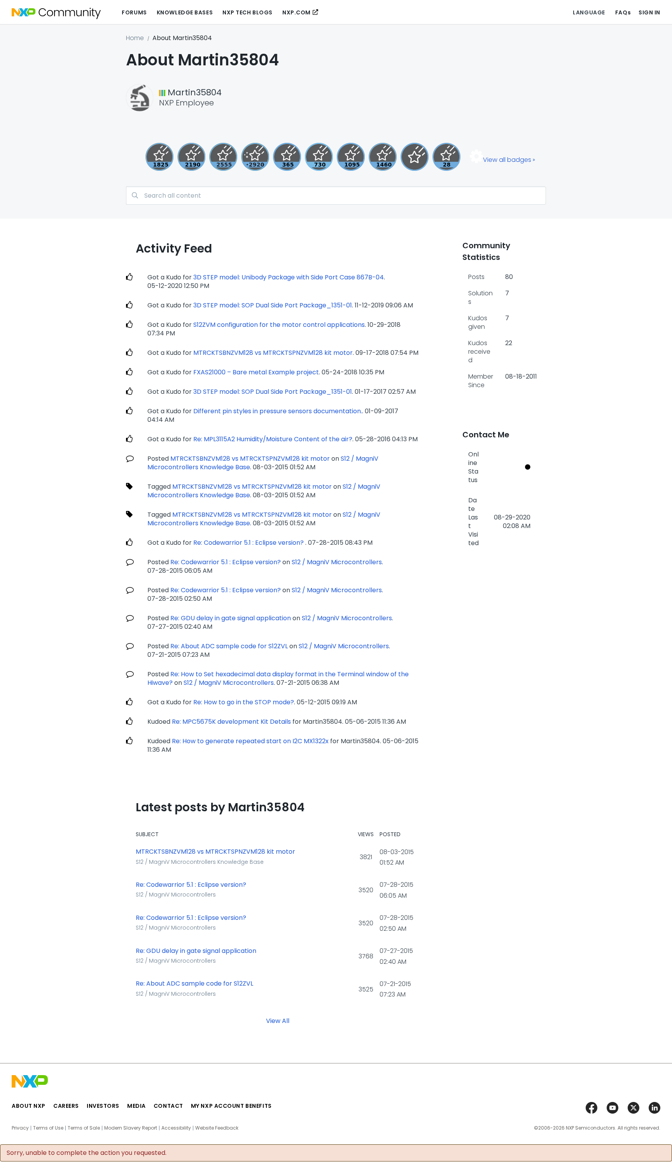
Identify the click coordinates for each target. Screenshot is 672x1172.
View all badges (507, 159)
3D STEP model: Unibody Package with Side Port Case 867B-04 (288, 277)
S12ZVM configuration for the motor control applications (279, 324)
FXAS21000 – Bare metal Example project (256, 372)
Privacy (20, 1128)
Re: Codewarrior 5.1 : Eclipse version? (249, 542)
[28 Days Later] (446, 157)
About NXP (29, 1106)
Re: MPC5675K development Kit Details (231, 721)
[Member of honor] (255, 157)
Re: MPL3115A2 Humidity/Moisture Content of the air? (272, 439)
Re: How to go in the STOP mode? (243, 702)
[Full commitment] (319, 157)
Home (135, 37)
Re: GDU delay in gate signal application (230, 618)
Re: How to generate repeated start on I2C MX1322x (250, 741)
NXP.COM (296, 12)
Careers (66, 1106)
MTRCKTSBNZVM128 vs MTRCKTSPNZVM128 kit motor (273, 352)
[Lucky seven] (223, 157)
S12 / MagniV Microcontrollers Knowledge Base (200, 862)
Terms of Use (48, 1128)
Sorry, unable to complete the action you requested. (86, 1153)
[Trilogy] (351, 157)
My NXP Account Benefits (231, 1106)
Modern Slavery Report (130, 1128)
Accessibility (176, 1128)
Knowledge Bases (185, 12)
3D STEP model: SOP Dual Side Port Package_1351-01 (272, 305)
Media (136, 1106)
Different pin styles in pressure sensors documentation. (277, 411)
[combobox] (336, 195)
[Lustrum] (159, 157)
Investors (103, 1106)
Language (589, 12)
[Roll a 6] (191, 157)
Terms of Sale (84, 1128)
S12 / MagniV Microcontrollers (337, 562)
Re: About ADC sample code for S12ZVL (229, 646)
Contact (168, 1106)
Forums (134, 12)
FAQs (623, 12)
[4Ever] (383, 157)
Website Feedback (216, 1128)
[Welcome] (415, 157)
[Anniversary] (287, 157)
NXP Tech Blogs (247, 12)
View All (277, 1020)
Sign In (649, 12)
